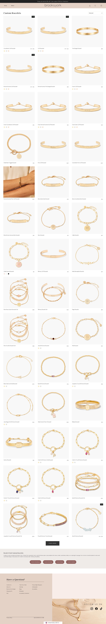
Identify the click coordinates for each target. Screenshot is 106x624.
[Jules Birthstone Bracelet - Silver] (40, 348)
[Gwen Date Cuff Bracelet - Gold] (72, 127)
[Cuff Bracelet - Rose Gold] (42, 51)
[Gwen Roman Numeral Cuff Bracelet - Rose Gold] (42, 127)
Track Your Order (23, 584)
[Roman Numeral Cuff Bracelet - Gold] (4, 89)
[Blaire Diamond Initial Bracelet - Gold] (4, 386)
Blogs (20, 589)
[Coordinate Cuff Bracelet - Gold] (4, 51)
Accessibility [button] (34, 589)
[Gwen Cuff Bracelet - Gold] (72, 89)
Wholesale (21, 591)
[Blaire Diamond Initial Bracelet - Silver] (6, 386)
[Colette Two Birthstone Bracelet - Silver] (75, 462)
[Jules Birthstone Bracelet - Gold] (38, 348)
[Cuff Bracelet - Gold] (38, 51)
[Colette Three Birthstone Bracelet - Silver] (6, 500)
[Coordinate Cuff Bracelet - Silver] (6, 51)
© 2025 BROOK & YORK (39, 617)
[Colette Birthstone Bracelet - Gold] (38, 500)
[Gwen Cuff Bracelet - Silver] (75, 89)
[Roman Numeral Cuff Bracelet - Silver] (6, 89)
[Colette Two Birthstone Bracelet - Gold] (72, 462)
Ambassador (34, 587)
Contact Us (9, 584)
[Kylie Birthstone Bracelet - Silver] (40, 386)
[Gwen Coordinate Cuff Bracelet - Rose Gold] (8, 127)
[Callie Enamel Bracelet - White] (6, 274)
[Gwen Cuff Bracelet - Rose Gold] (77, 89)
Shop (5, 5)
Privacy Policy (9, 617)
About (12, 5)
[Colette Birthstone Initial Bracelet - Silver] (40, 462)
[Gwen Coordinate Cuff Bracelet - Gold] (4, 127)
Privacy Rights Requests (37, 584)
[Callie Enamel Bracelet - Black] (8, 274)
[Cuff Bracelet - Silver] (40, 51)
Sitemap (21, 587)
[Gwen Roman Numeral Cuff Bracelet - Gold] (38, 127)
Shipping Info (9, 591)
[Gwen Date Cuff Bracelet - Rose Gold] (77, 127)
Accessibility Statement (24, 593)
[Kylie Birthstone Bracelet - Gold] (38, 386)
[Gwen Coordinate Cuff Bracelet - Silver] (6, 127)
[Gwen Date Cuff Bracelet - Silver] (75, 127)
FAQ (7, 593)
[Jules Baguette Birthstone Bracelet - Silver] (6, 424)
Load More (52, 543)
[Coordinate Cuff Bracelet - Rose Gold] (8, 51)
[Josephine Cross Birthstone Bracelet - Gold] (72, 386)
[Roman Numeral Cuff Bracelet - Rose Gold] (8, 89)
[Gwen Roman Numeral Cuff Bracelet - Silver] (40, 127)
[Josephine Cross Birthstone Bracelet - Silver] (75, 386)
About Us (8, 587)
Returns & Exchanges (11, 589)
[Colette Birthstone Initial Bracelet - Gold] (38, 462)
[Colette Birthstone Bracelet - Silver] (40, 500)
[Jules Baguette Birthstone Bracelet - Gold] (4, 424)
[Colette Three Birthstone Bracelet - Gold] (4, 500)
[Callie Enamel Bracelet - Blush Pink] (4, 274)
